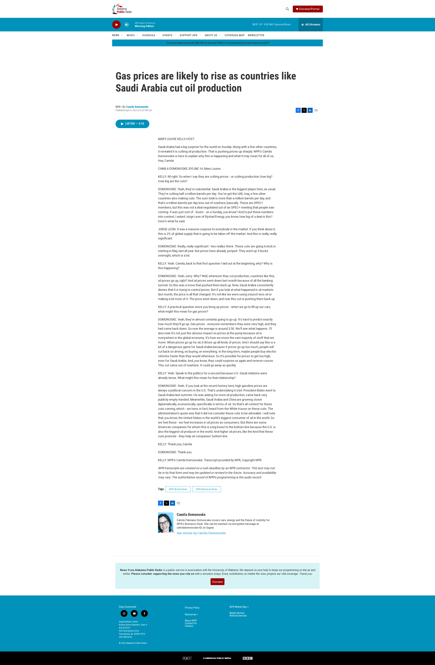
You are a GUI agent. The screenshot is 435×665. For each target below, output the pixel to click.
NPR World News (178, 489)
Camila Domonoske (137, 106)
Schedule (148, 35)
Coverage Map (235, 35)
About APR (191, 620)
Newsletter (256, 35)
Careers (189, 626)
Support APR (188, 35)
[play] (116, 25)
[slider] (132, 24)
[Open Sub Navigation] (122, 35)
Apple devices (237, 613)
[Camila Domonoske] (165, 522)
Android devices (238, 615)
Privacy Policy (192, 607)
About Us (211, 35)
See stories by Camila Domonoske (201, 533)
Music (131, 35)
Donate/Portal (309, 9)
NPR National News (206, 489)
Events (167, 35)
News (115, 35)
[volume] (126, 25)
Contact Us (191, 623)
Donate (217, 582)
